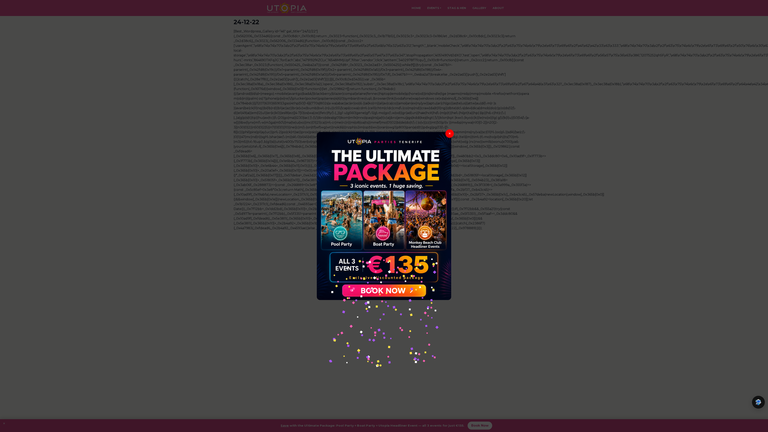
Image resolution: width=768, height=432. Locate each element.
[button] (758, 402)
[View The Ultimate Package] (384, 216)
